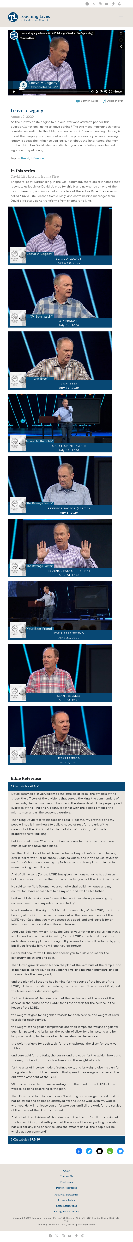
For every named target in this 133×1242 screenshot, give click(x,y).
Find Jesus (66, 1182)
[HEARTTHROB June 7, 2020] (60, 735)
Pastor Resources (66, 1187)
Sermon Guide (89, 101)
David (25, 158)
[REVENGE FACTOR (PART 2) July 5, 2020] (60, 485)
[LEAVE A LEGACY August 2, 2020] (60, 236)
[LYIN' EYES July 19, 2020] (60, 360)
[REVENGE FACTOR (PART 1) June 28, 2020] (60, 548)
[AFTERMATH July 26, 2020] (60, 298)
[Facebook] (79, 1151)
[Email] (99, 1151)
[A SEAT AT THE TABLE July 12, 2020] (60, 423)
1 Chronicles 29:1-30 (25, 1139)
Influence (37, 158)
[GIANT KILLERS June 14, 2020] (60, 673)
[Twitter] (89, 1151)
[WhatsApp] (110, 1151)
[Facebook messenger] (120, 1151)
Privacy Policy (66, 1200)
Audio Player (115, 101)
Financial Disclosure (66, 1194)
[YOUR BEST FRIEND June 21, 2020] (60, 610)
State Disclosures (66, 1206)
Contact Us (66, 1176)
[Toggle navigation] (121, 17)
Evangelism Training (66, 1211)
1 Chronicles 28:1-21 (25, 786)
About (66, 1171)
